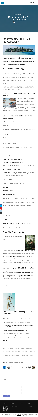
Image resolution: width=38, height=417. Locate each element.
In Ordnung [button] (19, 415)
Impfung (7, 362)
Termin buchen (31, 2)
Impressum (29, 405)
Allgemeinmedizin (17, 14)
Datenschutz (30, 406)
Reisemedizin (21, 14)
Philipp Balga (17, 22)
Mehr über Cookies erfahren (25, 415)
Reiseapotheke (16, 362)
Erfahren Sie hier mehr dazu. (15, 204)
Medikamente (11, 362)
